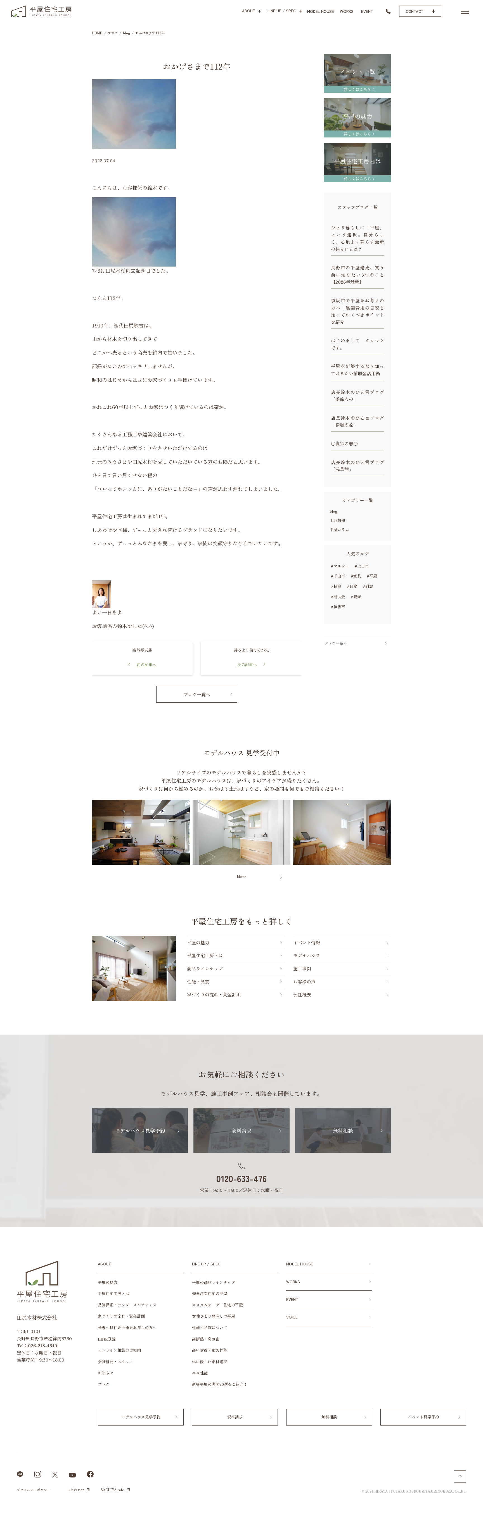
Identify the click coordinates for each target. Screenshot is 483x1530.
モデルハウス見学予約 (140, 1130)
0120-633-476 (241, 1178)
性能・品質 (198, 981)
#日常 (352, 586)
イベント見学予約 (423, 1417)
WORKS (293, 1281)
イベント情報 (476, 844)
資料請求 (476, 759)
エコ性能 (200, 1372)
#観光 (356, 596)
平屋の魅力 (198, 942)
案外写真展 (142, 650)
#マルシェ (340, 566)
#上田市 (362, 566)
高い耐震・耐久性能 (209, 1350)
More (241, 876)
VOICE (292, 1317)
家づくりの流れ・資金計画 (214, 994)
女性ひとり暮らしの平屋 (213, 1316)
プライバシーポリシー (33, 1489)
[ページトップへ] (460, 1476)
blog (333, 511)
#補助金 (338, 596)
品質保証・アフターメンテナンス (127, 1305)
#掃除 (336, 586)
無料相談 (476, 800)
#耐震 (368, 586)
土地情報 (337, 520)
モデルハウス (306, 955)
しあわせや (75, 1489)
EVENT (292, 1299)
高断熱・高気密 (205, 1339)
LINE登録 (107, 1339)
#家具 (356, 576)
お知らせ (105, 1372)
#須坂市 (338, 606)
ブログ (104, 1384)
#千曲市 (338, 576)
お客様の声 (304, 981)
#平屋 (372, 576)
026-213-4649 (42, 1345)
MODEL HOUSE (299, 1264)
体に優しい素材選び (209, 1361)
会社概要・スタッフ (115, 1361)
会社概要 (302, 994)
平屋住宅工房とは (205, 955)
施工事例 (302, 968)
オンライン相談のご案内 (119, 1350)
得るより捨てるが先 (251, 650)
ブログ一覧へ (196, 694)
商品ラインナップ (205, 968)
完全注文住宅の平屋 (209, 1293)
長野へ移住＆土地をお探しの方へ (127, 1327)
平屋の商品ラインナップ (213, 1282)
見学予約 (476, 717)
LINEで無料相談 (458, 1519)
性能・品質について (209, 1327)
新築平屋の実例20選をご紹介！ (219, 1384)
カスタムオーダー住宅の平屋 (217, 1305)
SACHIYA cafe (112, 1489)
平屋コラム (339, 529)
